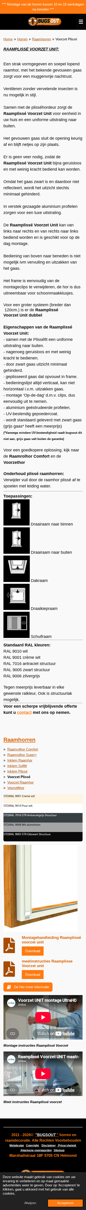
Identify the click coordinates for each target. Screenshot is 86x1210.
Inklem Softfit (17, 766)
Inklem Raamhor (19, 760)
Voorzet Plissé (66, 39)
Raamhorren (41, 39)
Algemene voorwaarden (36, 1150)
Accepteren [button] (65, 1203)
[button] (73, 849)
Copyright (32, 1145)
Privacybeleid (67, 1145)
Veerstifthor (15, 788)
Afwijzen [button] (30, 1203)
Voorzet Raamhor (20, 782)
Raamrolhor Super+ (22, 755)
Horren (22, 39)
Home (8, 39)
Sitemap (59, 1150)
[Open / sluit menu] (81, 22)
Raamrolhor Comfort (22, 749)
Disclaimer (49, 1145)
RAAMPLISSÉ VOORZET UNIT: (31, 49)
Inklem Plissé (17, 771)
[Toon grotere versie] (43, 817)
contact (24, 712)
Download (32, 951)
